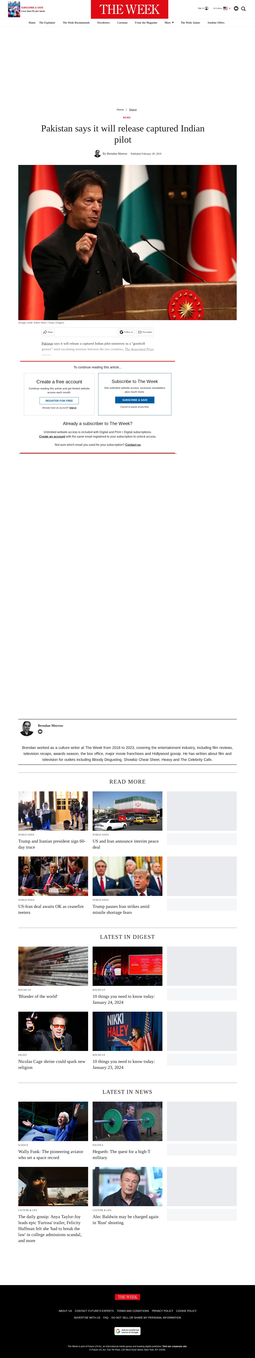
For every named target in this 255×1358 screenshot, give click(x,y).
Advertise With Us (87, 1317)
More (168, 22)
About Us (65, 1310)
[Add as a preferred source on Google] (127, 1331)
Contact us (133, 444)
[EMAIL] (41, 731)
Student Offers (216, 22)
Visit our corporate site (174, 1346)
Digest (133, 109)
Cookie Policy (186, 1310)
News (127, 118)
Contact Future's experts (94, 1310)
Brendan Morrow (117, 153)
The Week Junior (190, 22)
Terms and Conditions (133, 1310)
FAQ (105, 1317)
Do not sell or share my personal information (146, 1317)
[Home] (31, 22)
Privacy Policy (162, 1310)
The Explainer (47, 22)
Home (120, 109)
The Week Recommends (76, 22)
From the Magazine (146, 22)
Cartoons (122, 22)
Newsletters (103, 22)
